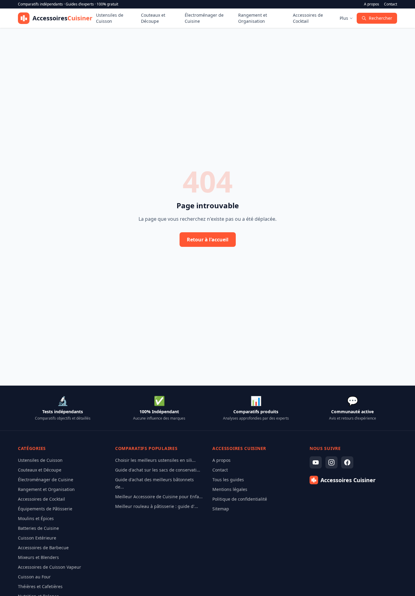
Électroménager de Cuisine (204, 18)
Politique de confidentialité (239, 499)
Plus (344, 18)
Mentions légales (229, 489)
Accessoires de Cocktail (308, 18)
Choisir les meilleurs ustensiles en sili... (155, 460)
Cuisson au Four (34, 577)
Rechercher (380, 18)
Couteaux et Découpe (153, 18)
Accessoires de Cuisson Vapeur (49, 567)
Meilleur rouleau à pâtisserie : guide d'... (156, 506)
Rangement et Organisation (252, 18)
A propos (371, 4)
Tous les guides (228, 479)
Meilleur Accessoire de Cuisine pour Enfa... (159, 496)
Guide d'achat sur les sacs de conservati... (157, 470)
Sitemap (220, 509)
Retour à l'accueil (207, 239)
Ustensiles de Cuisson (109, 18)
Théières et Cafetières (40, 586)
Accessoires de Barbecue (43, 547)
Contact (390, 4)
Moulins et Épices (36, 518)
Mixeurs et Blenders (38, 557)
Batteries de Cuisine (38, 528)
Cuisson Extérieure (37, 538)
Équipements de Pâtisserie (45, 509)
